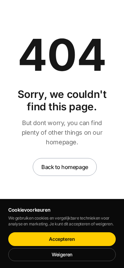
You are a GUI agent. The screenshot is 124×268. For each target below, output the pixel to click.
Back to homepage (64, 167)
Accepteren (62, 239)
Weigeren (62, 254)
